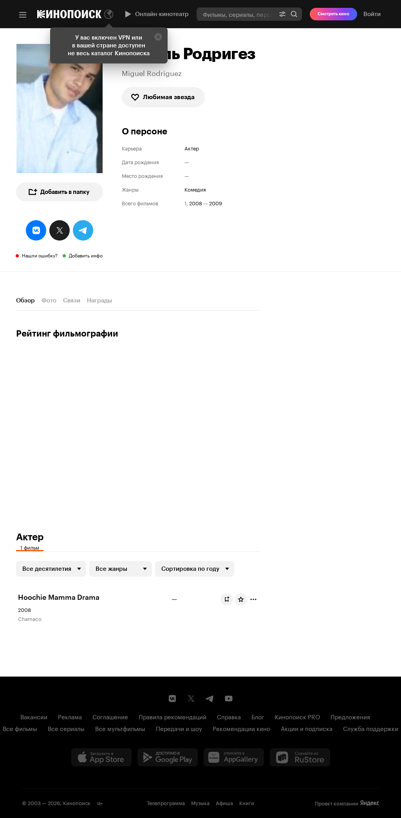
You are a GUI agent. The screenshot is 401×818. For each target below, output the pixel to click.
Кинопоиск (76, 802)
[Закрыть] (158, 37)
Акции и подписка (306, 728)
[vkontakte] (36, 230)
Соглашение (110, 716)
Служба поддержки (370, 728)
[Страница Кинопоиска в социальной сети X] (191, 698)
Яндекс (369, 803)
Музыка (200, 802)
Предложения (350, 716)
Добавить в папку (65, 191)
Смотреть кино (333, 13)
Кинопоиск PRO (297, 716)
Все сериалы (66, 728)
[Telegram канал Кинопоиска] (210, 698)
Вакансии (33, 716)
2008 (195, 203)
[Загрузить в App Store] (101, 757)
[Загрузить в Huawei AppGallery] (234, 757)
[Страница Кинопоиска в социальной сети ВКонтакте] (172, 698)
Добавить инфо (86, 255)
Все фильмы (20, 728)
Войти (372, 14)
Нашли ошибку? (40, 255)
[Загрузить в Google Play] (167, 757)
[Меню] (22, 15)
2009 (215, 203)
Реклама (70, 716)
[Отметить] (253, 599)
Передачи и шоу (179, 728)
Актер (191, 148)
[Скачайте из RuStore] (300, 757)
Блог (257, 716)
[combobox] (236, 13)
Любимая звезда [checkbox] (169, 97)
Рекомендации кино (241, 728)
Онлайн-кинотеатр (162, 14)
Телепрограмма (166, 802)
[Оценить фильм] (241, 599)
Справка (229, 716)
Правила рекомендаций (172, 716)
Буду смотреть (226, 599)
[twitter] (59, 230)
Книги (246, 802)
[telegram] (83, 230)
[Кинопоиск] (69, 14)
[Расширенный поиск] (282, 13)
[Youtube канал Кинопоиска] (228, 698)
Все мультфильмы (120, 728)
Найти (294, 13)
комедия (195, 189)
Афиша (224, 802)
